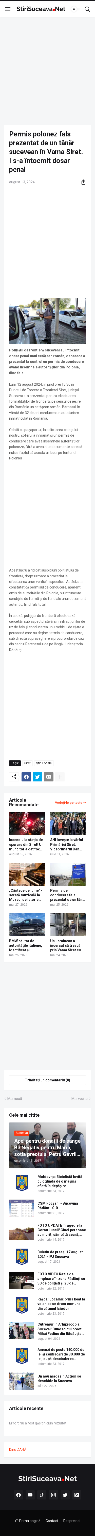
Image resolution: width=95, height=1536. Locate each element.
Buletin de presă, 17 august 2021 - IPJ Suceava (60, 1254)
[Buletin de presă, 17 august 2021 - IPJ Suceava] (21, 1256)
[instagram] (53, 1494)
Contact (52, 1521)
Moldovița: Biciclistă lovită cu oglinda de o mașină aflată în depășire (59, 1181)
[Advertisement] (47, 70)
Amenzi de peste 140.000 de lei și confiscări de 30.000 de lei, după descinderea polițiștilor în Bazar (61, 1354)
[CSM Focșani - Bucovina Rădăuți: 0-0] (21, 1208)
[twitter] (65, 1494)
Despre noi (71, 1521)
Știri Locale (44, 763)
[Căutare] (87, 9)
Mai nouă (14, 1099)
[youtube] (30, 1494)
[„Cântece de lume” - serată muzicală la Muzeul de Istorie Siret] (27, 874)
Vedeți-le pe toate (68, 803)
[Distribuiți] (81, 182)
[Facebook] (26, 776)
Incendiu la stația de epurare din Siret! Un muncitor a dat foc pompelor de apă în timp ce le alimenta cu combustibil (26, 844)
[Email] (48, 776)
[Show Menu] (8, 9)
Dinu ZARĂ (17, 1450)
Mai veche (79, 1099)
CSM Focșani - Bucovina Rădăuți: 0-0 (57, 1205)
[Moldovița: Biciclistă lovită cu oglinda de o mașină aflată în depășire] (21, 1183)
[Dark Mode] (75, 9)
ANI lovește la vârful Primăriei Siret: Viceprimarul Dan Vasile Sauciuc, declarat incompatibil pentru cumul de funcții (66, 844)
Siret (27, 763)
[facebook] (18, 1494)
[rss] (76, 1494)
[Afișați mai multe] (60, 776)
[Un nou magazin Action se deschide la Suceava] (21, 1381)
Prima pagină (29, 1521)
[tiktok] (41, 1494)
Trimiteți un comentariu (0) (47, 1080)
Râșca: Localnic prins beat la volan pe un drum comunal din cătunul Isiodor (61, 1303)
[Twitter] (37, 776)
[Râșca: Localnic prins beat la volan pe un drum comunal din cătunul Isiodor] (21, 1305)
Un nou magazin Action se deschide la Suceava (59, 1378)
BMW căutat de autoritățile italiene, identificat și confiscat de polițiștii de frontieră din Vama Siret (26, 946)
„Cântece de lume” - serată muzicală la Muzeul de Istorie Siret (26, 895)
